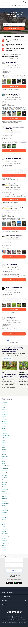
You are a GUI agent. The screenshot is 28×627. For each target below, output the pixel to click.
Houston (4, 531)
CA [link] (6, 5)
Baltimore (4, 459)
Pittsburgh (4, 512)
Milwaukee (4, 550)
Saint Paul (4, 470)
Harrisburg (4, 508)
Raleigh (4, 491)
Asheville (4, 484)
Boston (3, 461)
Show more (24, 77)
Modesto (4, 416)
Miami (3, 440)
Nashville (4, 519)
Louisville (4, 454)
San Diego (4, 421)
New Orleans (5, 456)
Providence (5, 515)
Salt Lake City (5, 536)
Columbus (4, 501)
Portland (4, 505)
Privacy (6, 617)
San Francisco (5, 423)
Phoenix (4, 405)
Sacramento (5, 419)
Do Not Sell (15, 617)
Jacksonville (5, 437)
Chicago (4, 449)
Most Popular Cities (6, 556)
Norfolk (3, 538)
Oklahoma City (5, 503)
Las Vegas (4, 477)
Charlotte (4, 487)
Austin (3, 522)
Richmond (4, 540)
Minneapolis (5, 468)
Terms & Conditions (22, 619)
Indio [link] (10, 5)
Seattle (3, 545)
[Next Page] (25, 340)
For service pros (6, 596)
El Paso (3, 526)
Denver (3, 428)
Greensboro (5, 489)
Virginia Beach (5, 543)
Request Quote (14, 86)
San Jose (4, 426)
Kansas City (5, 473)
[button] (4, 81)
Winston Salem (6, 494)
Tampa (3, 445)
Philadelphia (5, 510)
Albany (3, 480)
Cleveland (4, 498)
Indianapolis (5, 452)
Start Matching (14, 28)
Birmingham (5, 402)
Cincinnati (4, 496)
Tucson (3, 407)
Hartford (4, 430)
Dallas (3, 524)
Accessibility (20, 617)
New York (4, 482)
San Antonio (5, 533)
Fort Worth (4, 529)
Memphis (4, 517)
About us (4, 605)
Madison (4, 547)
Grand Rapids (5, 466)
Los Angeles (5, 414)
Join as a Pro (19, 2)
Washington (5, 433)
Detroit (3, 463)
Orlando (4, 442)
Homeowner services (7, 592)
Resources (4, 600)
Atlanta (3, 447)
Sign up (14, 570)
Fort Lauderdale (6, 435)
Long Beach (5, 412)
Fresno (3, 409)
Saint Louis (4, 475)
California (10, 617)
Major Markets (7, 399)
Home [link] (3, 5)
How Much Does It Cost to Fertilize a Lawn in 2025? (9, 376)
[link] (14, 65)
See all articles (7, 358)
